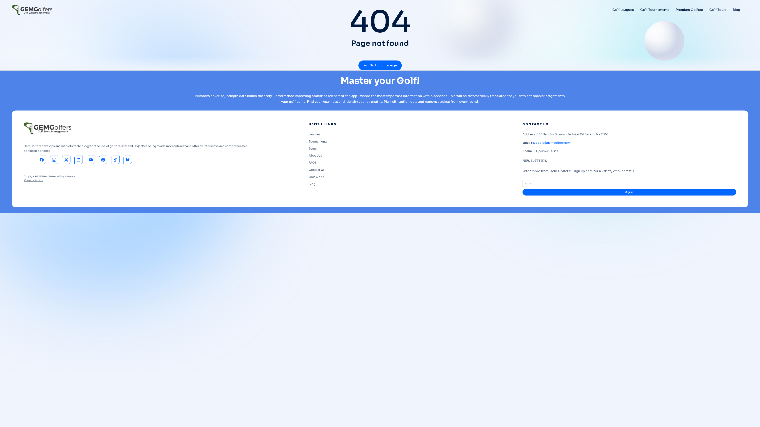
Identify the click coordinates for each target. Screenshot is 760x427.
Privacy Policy (33, 180)
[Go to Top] (752, 419)
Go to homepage (383, 65)
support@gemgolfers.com (551, 143)
